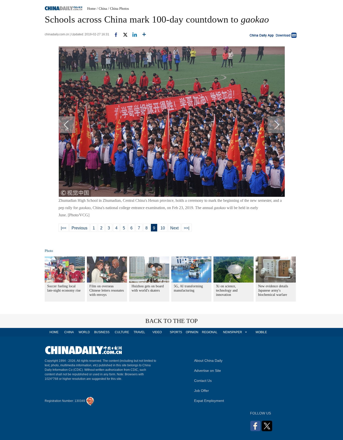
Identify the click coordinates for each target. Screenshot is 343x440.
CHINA (69, 332)
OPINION (192, 332)
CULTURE (122, 332)
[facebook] (114, 34)
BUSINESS (101, 332)
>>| (186, 228)
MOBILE (261, 332)
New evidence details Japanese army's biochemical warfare (273, 290)
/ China (102, 9)
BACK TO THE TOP (171, 321)
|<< (63, 228)
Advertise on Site (207, 371)
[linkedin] (132, 34)
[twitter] (123, 34)
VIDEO (157, 332)
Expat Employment (209, 401)
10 (162, 228)
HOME (54, 332)
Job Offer (201, 391)
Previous (79, 228)
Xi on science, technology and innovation (227, 290)
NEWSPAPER (232, 332)
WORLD (84, 332)
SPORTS (176, 332)
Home (91, 9)
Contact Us (203, 381)
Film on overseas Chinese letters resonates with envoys (106, 290)
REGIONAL (209, 332)
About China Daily (208, 361)
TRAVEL (139, 332)
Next (174, 228)
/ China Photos (118, 9)
